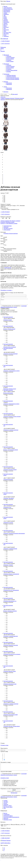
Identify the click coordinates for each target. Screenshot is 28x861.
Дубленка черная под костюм (10, 645)
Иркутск (5, 24)
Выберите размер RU (6, 216)
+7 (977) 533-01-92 (5, 43)
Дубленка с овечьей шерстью (10, 636)
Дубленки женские (11, 75)
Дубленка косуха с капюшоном (11, 590)
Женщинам (6, 54)
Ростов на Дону (7, 32)
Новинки (5, 81)
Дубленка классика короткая (10, 353)
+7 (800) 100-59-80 (5, 838)
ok (4, 849)
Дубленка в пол (7, 507)
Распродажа (6, 74)
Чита (4, 28)
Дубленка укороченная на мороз (11, 403)
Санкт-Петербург (7, 7)
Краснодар (6, 29)
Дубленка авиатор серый (9, 671)
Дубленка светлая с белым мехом (11, 726)
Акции (5, 86)
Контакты (5, 91)
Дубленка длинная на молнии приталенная (14, 533)
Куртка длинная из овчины (10, 610)
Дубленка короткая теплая (9, 684)
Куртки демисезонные (11, 70)
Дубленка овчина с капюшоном (11, 574)
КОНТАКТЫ (8, 267)
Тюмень (5, 23)
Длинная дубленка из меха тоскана (12, 416)
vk (4, 847)
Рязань (5, 25)
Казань (5, 18)
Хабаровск (6, 36)
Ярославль (6, 33)
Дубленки (8, 56)
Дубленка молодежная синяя (10, 714)
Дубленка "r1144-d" (8, 564)
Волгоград (6, 27)
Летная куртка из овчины (9, 347)
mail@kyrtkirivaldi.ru (5, 843)
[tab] (7, 225)
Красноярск (6, 22)
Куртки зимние (10, 58)
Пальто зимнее (9, 61)
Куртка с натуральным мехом (10, 449)
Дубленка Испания (8, 479)
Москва (5, 6)
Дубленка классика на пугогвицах (11, 654)
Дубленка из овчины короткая (10, 429)
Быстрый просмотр (8, 317)
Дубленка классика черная (9, 469)
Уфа (4, 15)
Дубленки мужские (11, 76)
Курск (4, 35)
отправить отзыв (5, 777)
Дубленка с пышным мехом (10, 548)
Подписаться (14, 792)
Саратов (5, 19)
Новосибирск (6, 11)
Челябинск (6, 14)
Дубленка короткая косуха (9, 601)
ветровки (8, 71)
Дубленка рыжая (7, 319)
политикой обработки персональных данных (14, 306)
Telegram (8, 840)
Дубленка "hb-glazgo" (8, 498)
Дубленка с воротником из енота (11, 370)
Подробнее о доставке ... (7, 290)
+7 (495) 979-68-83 (5, 41)
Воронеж (5, 20)
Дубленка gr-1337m (8, 522)
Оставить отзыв (4, 745)
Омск (4, 31)
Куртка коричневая (8, 393)
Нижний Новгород (8, 9)
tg (3, 850)
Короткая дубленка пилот (9, 388)
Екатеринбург (6, 10)
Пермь (5, 16)
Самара (5, 13)
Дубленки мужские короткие (10, 233)
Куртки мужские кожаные (12, 79)
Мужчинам (6, 63)
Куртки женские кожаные (12, 77)
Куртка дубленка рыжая (9, 329)
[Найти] (10, 94)
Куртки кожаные (10, 57)
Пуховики (8, 60)
